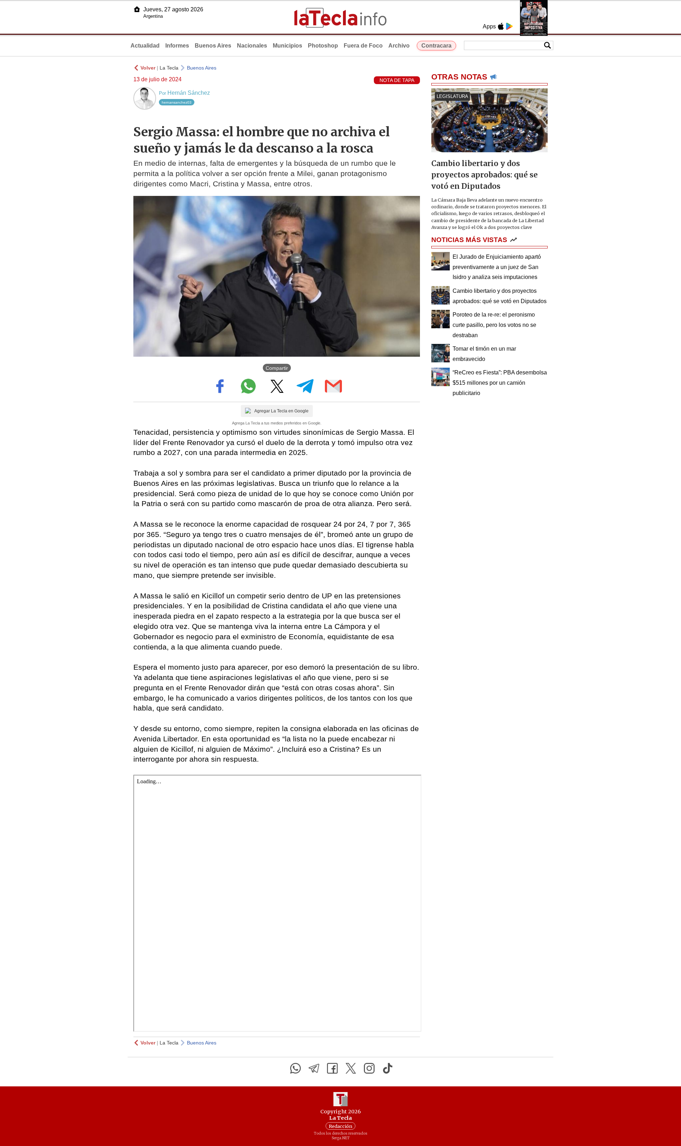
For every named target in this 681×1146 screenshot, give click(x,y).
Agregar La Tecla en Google (281, 410)
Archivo (399, 46)
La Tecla (169, 68)
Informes (177, 46)
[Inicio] (136, 9)
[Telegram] (314, 1068)
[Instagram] (369, 1068)
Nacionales (252, 46)
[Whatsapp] (295, 1068)
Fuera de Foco (363, 46)
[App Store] (500, 26)
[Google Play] (509, 26)
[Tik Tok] (388, 1068)
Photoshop (323, 46)
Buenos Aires (213, 46)
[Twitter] (351, 1068)
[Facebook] (332, 1068)
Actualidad (145, 46)
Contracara (436, 46)
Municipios (287, 46)
